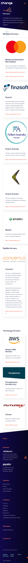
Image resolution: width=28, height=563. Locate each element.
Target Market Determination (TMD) (11, 517)
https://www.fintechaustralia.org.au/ (16, 159)
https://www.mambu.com (12, 240)
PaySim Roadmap (7, 491)
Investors (5, 508)
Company (6, 500)
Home (5, 438)
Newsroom (5, 510)
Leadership (5, 506)
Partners (5, 486)
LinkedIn (12, 556)
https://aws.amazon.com (12, 362)
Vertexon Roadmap (7, 489)
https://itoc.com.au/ (11, 395)
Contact (19, 554)
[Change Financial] (7, 3)
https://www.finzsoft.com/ (13, 114)
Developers (7, 526)
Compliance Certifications (9, 515)
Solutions (6, 447)
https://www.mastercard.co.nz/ (14, 76)
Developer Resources (8, 530)
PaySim (6, 248)
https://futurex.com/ (11, 425)
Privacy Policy (6, 513)
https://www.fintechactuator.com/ (15, 206)
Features (6, 480)
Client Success (6, 484)
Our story (5, 503)
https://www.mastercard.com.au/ (15, 72)
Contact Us (7, 538)
